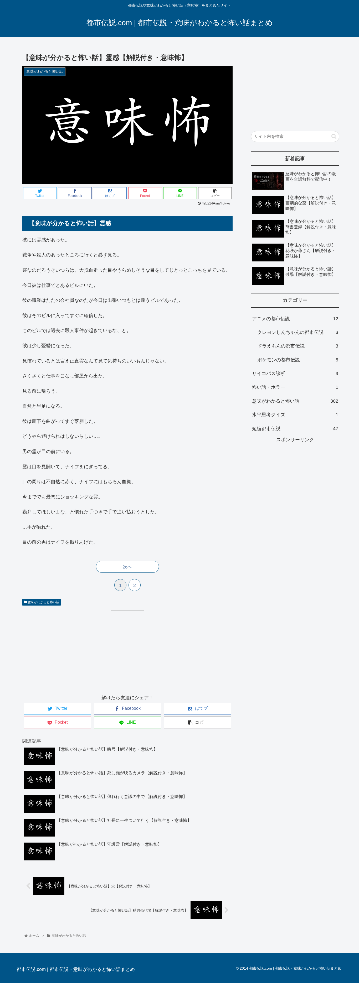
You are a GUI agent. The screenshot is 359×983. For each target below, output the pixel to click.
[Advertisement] (66, 647)
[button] (334, 136)
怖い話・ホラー (295, 387)
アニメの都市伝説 (295, 318)
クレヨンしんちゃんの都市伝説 (297, 332)
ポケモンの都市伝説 (297, 359)
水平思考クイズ (295, 414)
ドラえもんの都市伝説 (297, 346)
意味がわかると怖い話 (43, 602)
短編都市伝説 (295, 428)
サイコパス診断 (295, 373)
